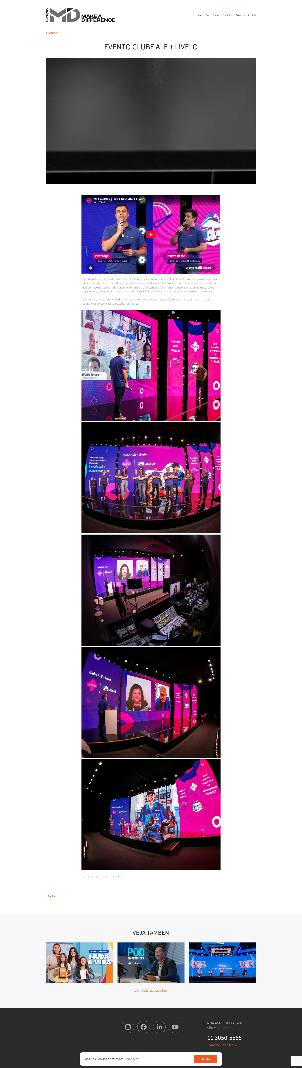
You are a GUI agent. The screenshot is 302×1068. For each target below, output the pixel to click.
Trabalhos (227, 15)
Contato (252, 15)
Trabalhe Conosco (220, 1045)
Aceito (205, 1059)
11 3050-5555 (224, 1038)
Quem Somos (213, 15)
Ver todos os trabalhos (151, 990)
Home (200, 15)
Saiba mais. (132, 1059)
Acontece (240, 15)
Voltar (52, 33)
